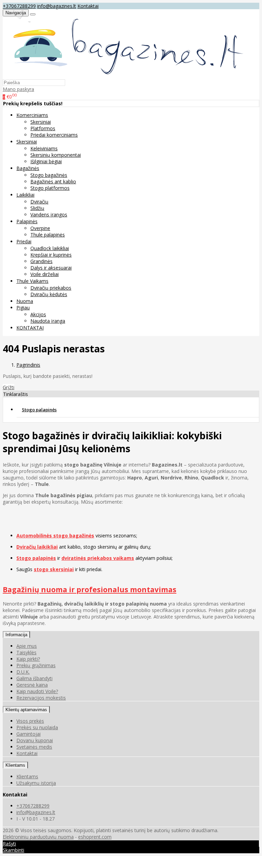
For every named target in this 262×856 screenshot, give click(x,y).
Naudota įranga (47, 321)
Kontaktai (88, 6)
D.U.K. (23, 672)
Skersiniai (40, 122)
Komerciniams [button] (32, 115)
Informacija (16, 634)
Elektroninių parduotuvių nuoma (38, 837)
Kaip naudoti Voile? (37, 691)
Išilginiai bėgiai (46, 161)
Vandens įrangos (48, 214)
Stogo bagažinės (48, 175)
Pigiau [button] (23, 307)
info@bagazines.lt (56, 6)
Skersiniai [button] (26, 141)
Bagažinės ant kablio (53, 181)
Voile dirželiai (44, 274)
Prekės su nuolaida (37, 727)
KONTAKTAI (30, 327)
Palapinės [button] (27, 221)
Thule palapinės (47, 234)
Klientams (15, 765)
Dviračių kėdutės (48, 294)
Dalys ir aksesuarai (51, 267)
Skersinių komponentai (55, 155)
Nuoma (24, 301)
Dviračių (39, 201)
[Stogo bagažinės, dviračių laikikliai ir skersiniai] (124, 76)
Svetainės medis (34, 747)
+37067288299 (19, 6)
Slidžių (37, 208)
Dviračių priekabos (50, 288)
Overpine (40, 228)
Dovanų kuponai (34, 740)
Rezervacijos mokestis (41, 697)
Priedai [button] (23, 241)
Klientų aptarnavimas (26, 709)
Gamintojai (28, 734)
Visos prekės (30, 721)
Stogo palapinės (39, 410)
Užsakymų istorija (36, 783)
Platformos (42, 128)
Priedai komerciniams (54, 135)
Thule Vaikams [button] (32, 281)
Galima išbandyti (34, 678)
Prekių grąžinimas (36, 665)
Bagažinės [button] (27, 168)
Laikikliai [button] (25, 195)
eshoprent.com (95, 837)
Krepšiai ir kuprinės (51, 254)
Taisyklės (26, 652)
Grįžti (8, 387)
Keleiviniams (44, 148)
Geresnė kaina (32, 685)
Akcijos (38, 314)
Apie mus (26, 646)
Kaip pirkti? (28, 659)
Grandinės (41, 261)
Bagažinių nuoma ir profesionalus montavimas (89, 589)
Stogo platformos (50, 188)
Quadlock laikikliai (49, 248)
